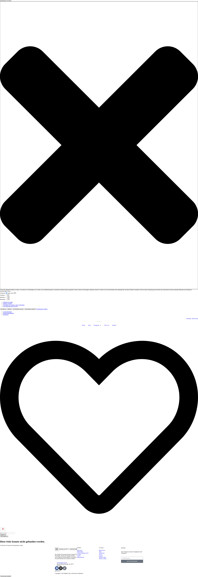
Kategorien (96, 325)
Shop (89, 325)
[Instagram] (61, 568)
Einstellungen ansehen (18, 309)
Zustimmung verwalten (6, 576)
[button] (99, 145)
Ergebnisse (3, 534)
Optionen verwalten (8, 302)
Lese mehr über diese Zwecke (10, 306)
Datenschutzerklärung (8, 313)
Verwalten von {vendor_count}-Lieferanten (13, 305)
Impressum (5, 314)
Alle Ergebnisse (4, 536)
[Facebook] (57, 568)
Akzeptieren (3, 309)
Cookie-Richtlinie (7, 311)
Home (83, 325)
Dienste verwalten (7, 303)
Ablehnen (10, 309)
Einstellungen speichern (30, 309)
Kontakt (114, 325)
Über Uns (106, 325)
